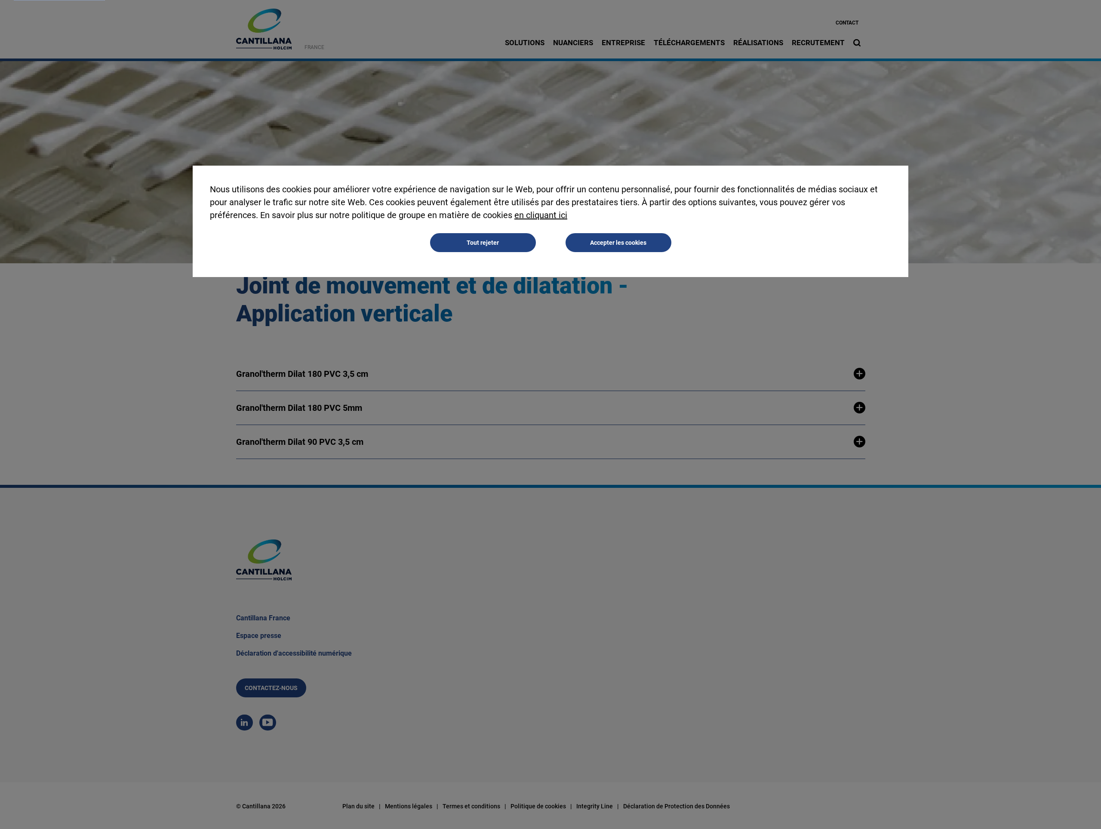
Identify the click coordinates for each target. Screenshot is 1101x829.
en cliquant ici (540, 215)
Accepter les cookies (618, 242)
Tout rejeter (483, 242)
